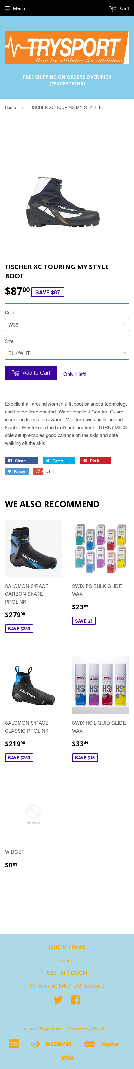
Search (67, 960)
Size (9, 341)
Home (10, 107)
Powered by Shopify (86, 1029)
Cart (124, 8)
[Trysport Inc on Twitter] (58, 1001)
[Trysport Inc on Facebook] (76, 1001)
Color (10, 312)
